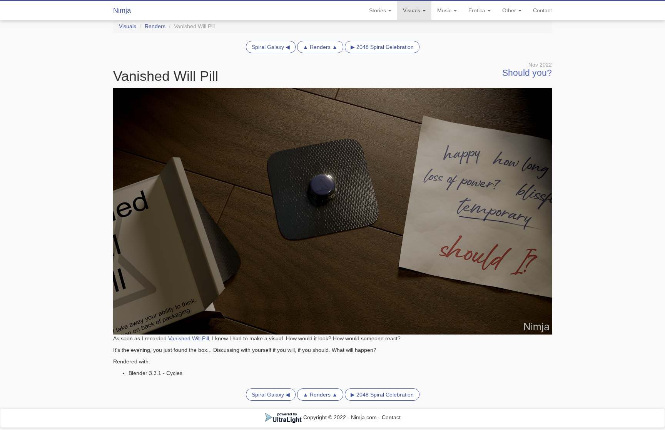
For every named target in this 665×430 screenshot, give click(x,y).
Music (445, 10)
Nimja (122, 10)
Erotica (477, 10)
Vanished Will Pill (188, 338)
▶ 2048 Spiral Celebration (382, 47)
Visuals (412, 10)
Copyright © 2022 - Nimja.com (340, 417)
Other (510, 10)
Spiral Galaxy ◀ (271, 47)
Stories (378, 10)
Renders (155, 26)
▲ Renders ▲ (320, 47)
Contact (542, 10)
